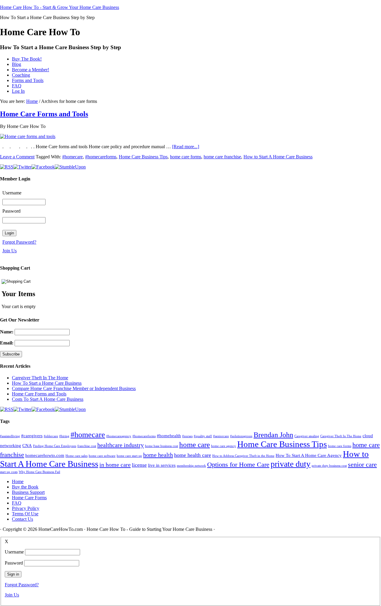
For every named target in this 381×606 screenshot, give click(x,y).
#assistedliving (10, 436)
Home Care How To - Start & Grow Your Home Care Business (59, 7)
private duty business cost (329, 465)
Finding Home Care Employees (54, 446)
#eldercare (51, 436)
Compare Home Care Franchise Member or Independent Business (74, 388)
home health (158, 455)
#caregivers (32, 435)
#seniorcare (221, 436)
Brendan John (273, 435)
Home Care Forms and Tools (44, 114)
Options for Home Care (238, 464)
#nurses (187, 436)
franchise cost (86, 446)
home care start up (129, 455)
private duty (290, 464)
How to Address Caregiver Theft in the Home (243, 455)
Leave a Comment (17, 156)
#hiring (64, 436)
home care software (102, 455)
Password (11, 211)
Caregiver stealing (306, 436)
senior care (362, 464)
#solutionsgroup (241, 436)
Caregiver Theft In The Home (40, 377)
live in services (162, 465)
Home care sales (76, 455)
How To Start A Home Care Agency (309, 455)
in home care (115, 464)
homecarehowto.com (44, 455)
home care (194, 444)
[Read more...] (185, 146)
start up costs (9, 472)
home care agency (223, 446)
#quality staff (203, 436)
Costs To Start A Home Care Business (47, 399)
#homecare (72, 156)
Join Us (9, 250)
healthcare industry (120, 445)
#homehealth (169, 435)
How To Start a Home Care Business (47, 383)
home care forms (185, 156)
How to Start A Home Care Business (278, 156)
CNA (27, 445)
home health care (192, 455)
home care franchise (222, 156)
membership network (191, 465)
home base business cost (161, 446)
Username (11, 192)
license (139, 465)
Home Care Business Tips (143, 156)
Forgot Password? (19, 242)
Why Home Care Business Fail (39, 472)
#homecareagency (118, 436)
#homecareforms (100, 156)
